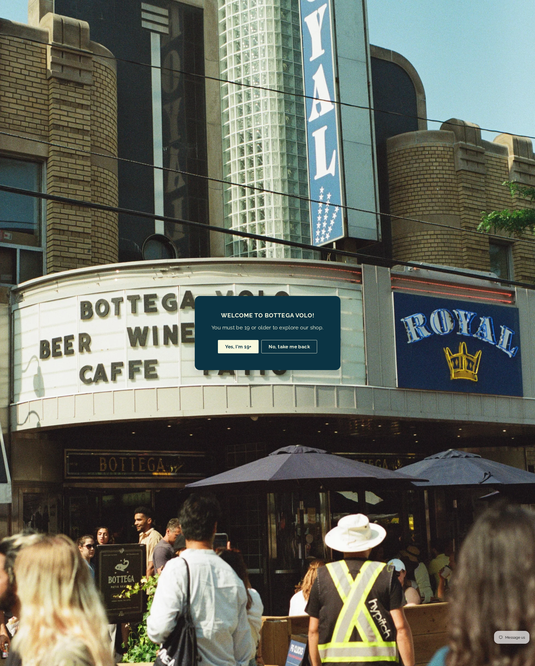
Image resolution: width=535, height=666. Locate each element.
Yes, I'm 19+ (238, 346)
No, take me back (289, 346)
